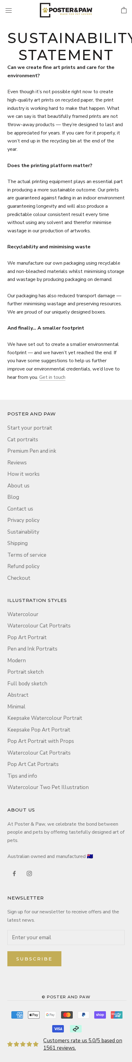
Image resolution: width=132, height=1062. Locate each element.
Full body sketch (27, 683)
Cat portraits (22, 439)
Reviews (17, 462)
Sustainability (23, 531)
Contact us (20, 508)
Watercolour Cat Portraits (39, 625)
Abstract (18, 695)
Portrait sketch (25, 671)
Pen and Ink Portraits (32, 648)
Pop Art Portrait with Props (40, 741)
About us (18, 485)
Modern (16, 660)
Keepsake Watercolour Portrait (44, 718)
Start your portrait (29, 427)
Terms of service (26, 555)
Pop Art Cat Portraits (33, 764)
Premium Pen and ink (31, 451)
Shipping (17, 543)
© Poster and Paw (66, 996)
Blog (13, 497)
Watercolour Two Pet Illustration (48, 787)
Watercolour (22, 614)
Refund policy (23, 566)
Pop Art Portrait (27, 637)
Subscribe (34, 959)
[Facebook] (14, 873)
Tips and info (22, 775)
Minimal (16, 706)
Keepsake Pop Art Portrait (38, 729)
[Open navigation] (9, 10)
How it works (23, 474)
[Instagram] (29, 873)
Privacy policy (23, 520)
